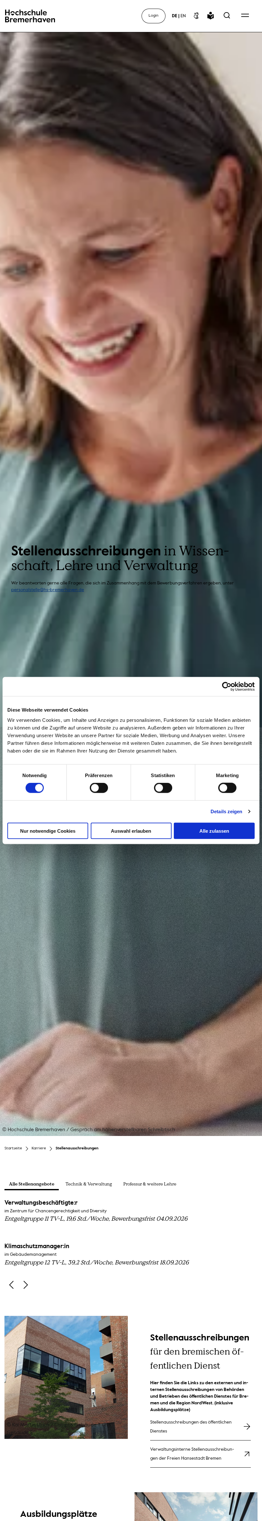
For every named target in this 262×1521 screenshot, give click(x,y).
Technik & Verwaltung (89, 1184)
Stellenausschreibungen (77, 1148)
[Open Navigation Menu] (245, 16)
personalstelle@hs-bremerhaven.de (47, 590)
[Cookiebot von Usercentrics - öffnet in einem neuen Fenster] (227, 686)
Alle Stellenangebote (31, 1184)
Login (153, 16)
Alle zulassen (214, 830)
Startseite (13, 1148)
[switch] (99, 788)
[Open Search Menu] (227, 16)
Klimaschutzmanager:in (96, 1255)
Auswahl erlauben (131, 830)
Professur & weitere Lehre (149, 1184)
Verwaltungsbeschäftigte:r (96, 1211)
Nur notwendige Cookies (47, 830)
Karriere (39, 1148)
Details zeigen (226, 811)
